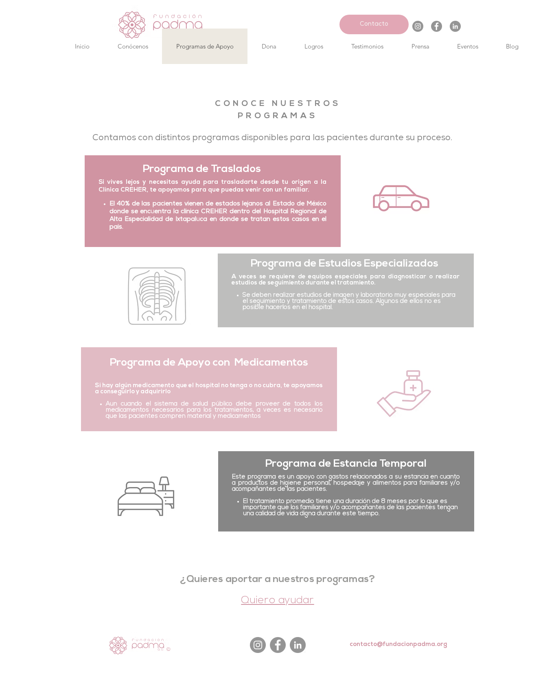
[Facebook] (436, 26)
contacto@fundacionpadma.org (398, 645)
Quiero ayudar (277, 600)
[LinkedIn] (455, 26)
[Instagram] (417, 26)
